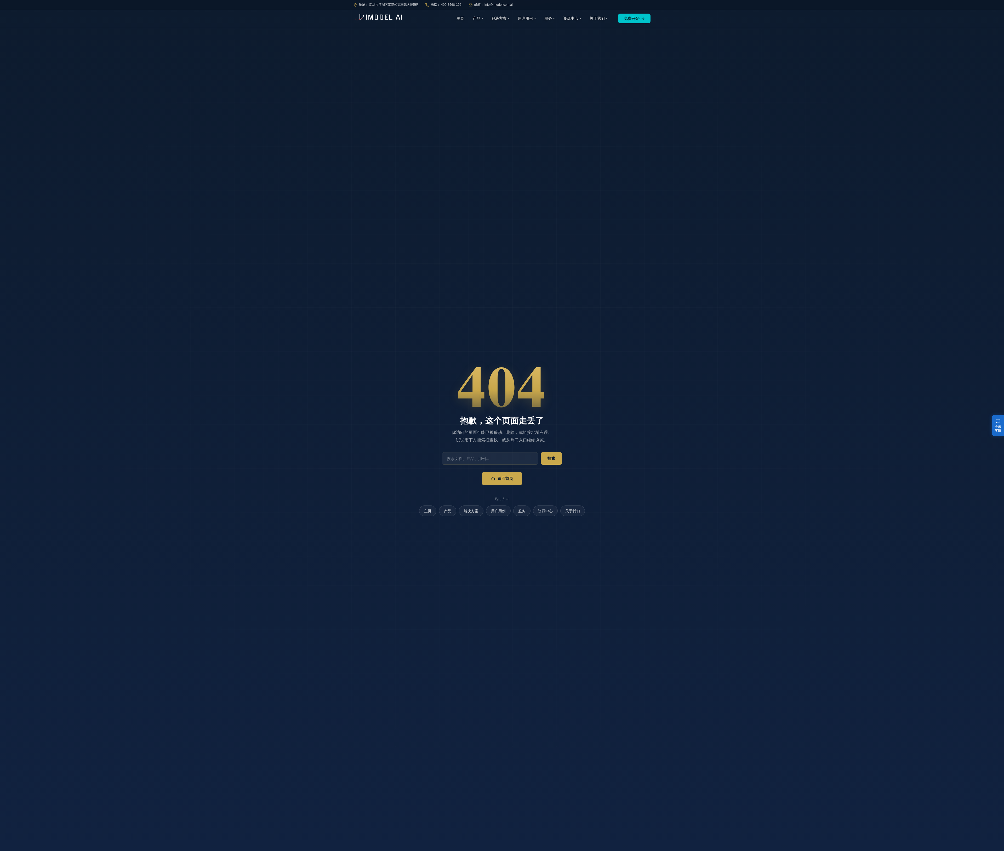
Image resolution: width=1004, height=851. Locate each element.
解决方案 (499, 18)
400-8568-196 (451, 5)
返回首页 (505, 478)
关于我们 (597, 18)
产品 (477, 18)
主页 (460, 18)
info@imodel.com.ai (498, 5)
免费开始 (634, 18)
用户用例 (525, 18)
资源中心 (571, 18)
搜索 (551, 458)
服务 (548, 18)
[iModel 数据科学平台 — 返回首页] (377, 18)
